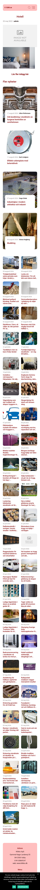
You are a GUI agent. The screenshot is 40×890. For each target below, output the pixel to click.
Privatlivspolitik (23, 887)
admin (16, 21)
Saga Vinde (23, 198)
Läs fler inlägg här (20, 74)
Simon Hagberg (24, 239)
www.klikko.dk (22, 863)
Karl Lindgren (23, 157)
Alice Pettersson (24, 113)
